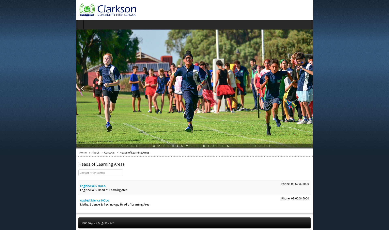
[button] (6, 126)
